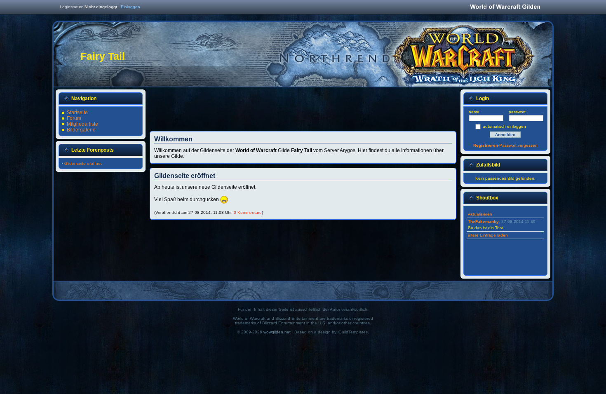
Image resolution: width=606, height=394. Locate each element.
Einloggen (130, 7)
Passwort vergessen (518, 145)
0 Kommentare (248, 212)
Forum (74, 118)
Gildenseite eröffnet (83, 163)
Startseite (77, 112)
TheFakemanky (483, 221)
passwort (517, 112)
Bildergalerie (81, 130)
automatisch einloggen (504, 126)
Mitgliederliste (82, 124)
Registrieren (485, 145)
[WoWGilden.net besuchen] (505, 7)
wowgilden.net (277, 332)
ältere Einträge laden (488, 235)
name (474, 112)
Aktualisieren (480, 214)
